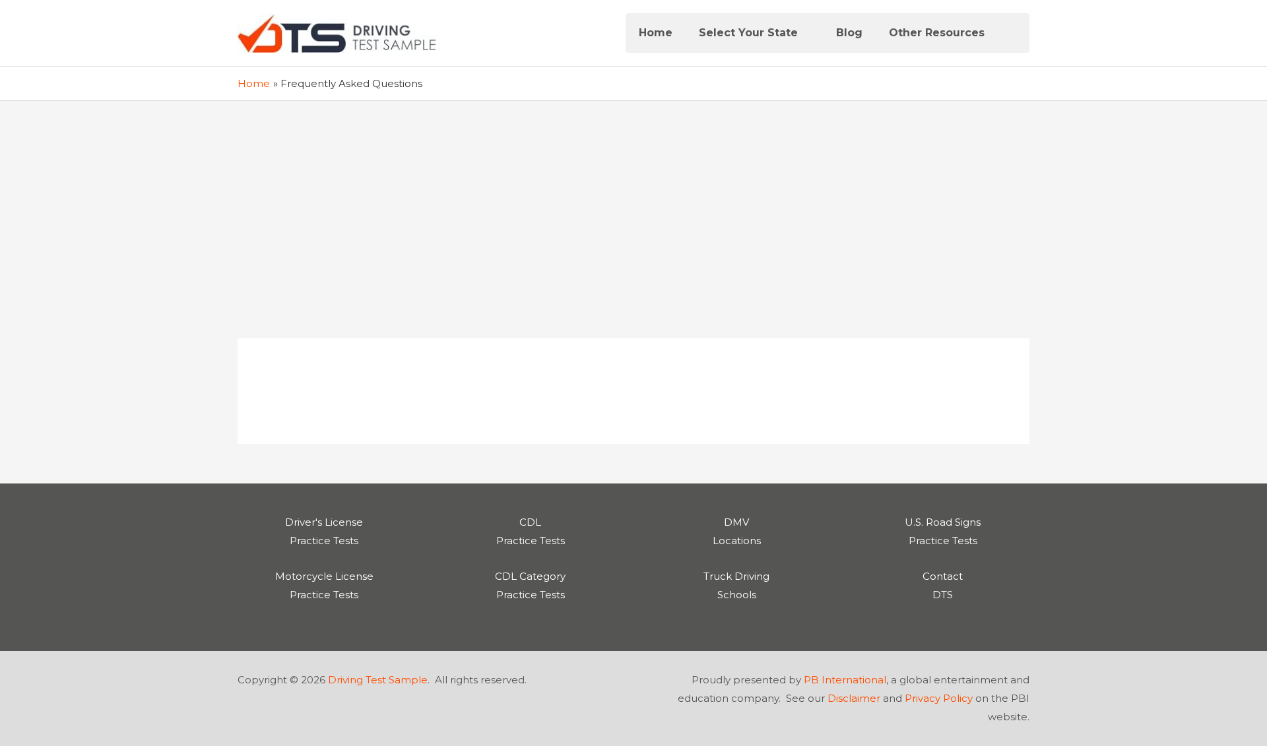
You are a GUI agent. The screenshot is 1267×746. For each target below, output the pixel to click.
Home (655, 32)
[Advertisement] (633, 200)
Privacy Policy (939, 698)
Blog (849, 32)
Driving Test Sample (378, 679)
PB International (845, 679)
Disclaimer (854, 698)
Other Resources (937, 32)
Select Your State (748, 32)
